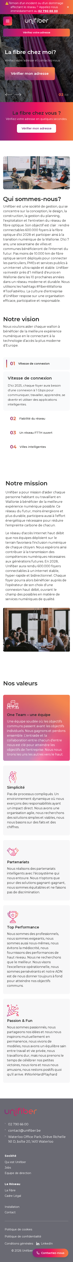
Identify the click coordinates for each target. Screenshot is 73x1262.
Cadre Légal (13, 1196)
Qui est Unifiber (15, 1162)
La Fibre (10, 1190)
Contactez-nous (52, 1253)
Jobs (8, 1167)
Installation (12, 1207)
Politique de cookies (18, 1229)
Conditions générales (19, 1243)
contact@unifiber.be (24, 1130)
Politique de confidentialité (23, 1236)
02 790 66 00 (48, 11)
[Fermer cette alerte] (68, 7)
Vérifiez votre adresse (36, 32)
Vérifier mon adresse (30, 73)
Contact (10, 1212)
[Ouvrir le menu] (7, 21)
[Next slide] (18, 94)
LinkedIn (47, 1243)
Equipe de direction (18, 1173)
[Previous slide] (8, 94)
